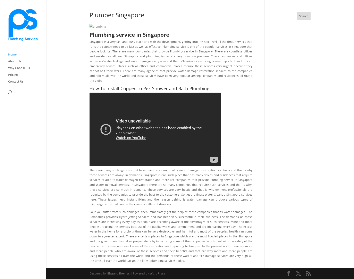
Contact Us (16, 81)
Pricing (13, 75)
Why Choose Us (19, 68)
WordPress (157, 273)
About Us (14, 61)
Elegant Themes (118, 273)
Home (12, 54)
